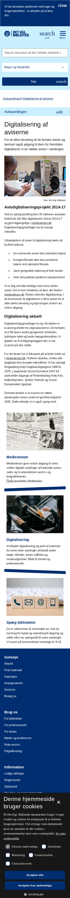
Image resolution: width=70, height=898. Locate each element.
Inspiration (10, 676)
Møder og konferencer (18, 738)
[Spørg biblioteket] (35, 608)
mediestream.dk (41, 223)
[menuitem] (35, 111)
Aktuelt (8, 663)
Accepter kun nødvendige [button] (35, 885)
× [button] (59, 803)
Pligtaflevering (13, 751)
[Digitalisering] (35, 527)
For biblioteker (13, 718)
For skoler (10, 731)
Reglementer (12, 780)
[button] (35, 894)
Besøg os (10, 696)
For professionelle (15, 725)
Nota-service (12, 744)
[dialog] (35, 845)
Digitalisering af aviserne (38, 98)
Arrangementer (13, 683)
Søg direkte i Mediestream (27, 480)
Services (9, 689)
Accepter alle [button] (35, 875)
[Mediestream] (35, 445)
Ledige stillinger (14, 773)
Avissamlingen (12, 98)
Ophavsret (10, 786)
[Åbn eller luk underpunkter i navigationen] (59, 112)
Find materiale (13, 670)
